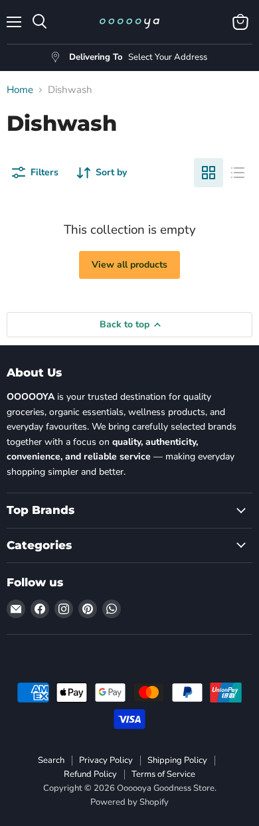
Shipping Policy (177, 760)
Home (20, 90)
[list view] (237, 172)
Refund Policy (90, 774)
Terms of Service (163, 774)
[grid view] (208, 172)
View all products (129, 264)
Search (51, 760)
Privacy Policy (106, 760)
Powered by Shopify (129, 802)
